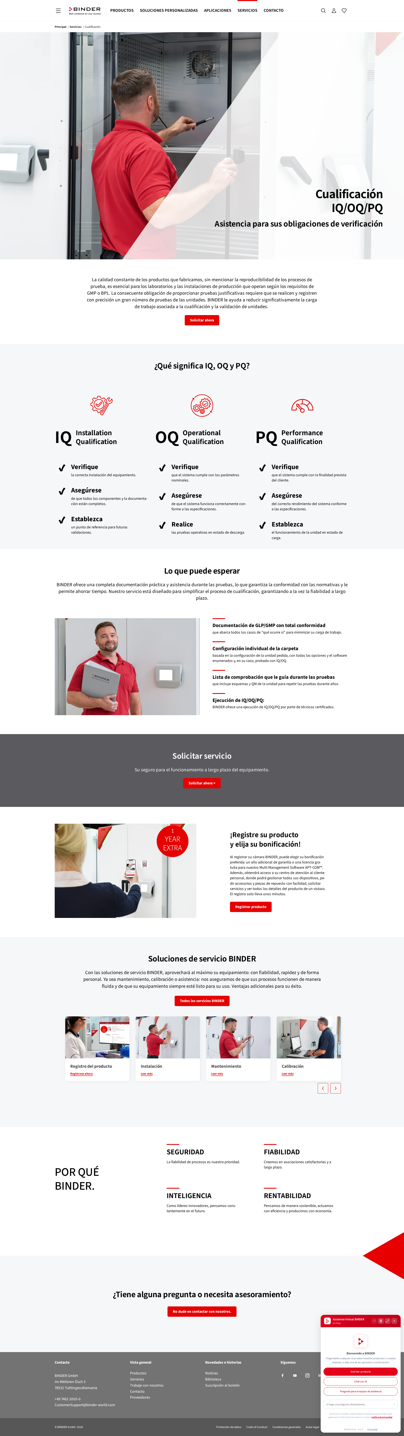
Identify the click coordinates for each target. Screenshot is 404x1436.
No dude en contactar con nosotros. (202, 1311)
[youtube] (295, 1375)
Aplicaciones (217, 10)
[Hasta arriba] (4, 1430)
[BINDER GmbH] (85, 11)
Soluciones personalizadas (169, 10)
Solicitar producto (361, 1371)
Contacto (274, 10)
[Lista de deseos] (344, 10)
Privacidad (372, 1429)
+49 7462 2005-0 (68, 1399)
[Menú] (58, 11)
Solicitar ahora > (202, 783)
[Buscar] (323, 10)
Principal (60, 27)
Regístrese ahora (81, 1074)
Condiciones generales (286, 1427)
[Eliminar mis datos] (381, 1321)
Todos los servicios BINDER (202, 1000)
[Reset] (374, 1321)
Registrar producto (250, 906)
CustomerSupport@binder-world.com (85, 1404)
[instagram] (307, 1375)
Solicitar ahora (202, 320)
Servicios (247, 10)
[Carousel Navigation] (204, 1088)
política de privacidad (382, 1417)
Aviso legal (312, 1427)
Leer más (147, 1074)
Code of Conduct (256, 1427)
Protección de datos (228, 1427)
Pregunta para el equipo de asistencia (360, 1391)
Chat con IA (360, 1381)
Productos (122, 10)
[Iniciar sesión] (334, 10)
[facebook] (282, 1375)
